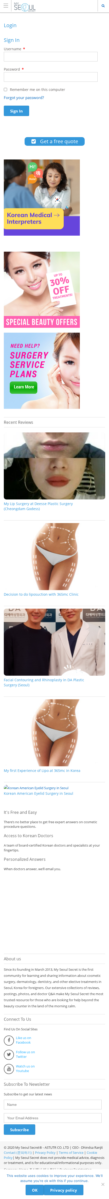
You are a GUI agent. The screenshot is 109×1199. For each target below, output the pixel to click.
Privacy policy (63, 1190)
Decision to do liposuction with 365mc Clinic (41, 594)
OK (35, 1190)
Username (14, 48)
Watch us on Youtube (25, 1068)
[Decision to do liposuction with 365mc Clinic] (54, 589)
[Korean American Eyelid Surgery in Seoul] (36, 788)
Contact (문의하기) (18, 1152)
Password (14, 69)
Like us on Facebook (23, 1040)
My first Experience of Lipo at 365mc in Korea (42, 770)
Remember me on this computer (37, 89)
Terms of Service (71, 1152)
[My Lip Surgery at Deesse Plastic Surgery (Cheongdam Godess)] (54, 498)
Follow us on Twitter (25, 1054)
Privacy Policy (45, 1152)
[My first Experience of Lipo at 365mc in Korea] (54, 765)
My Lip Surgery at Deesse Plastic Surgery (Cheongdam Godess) (38, 506)
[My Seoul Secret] (49, 5)
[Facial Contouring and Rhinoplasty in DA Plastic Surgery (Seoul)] (54, 674)
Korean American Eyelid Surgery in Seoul (38, 793)
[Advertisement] (42, 911)
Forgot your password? (24, 97)
